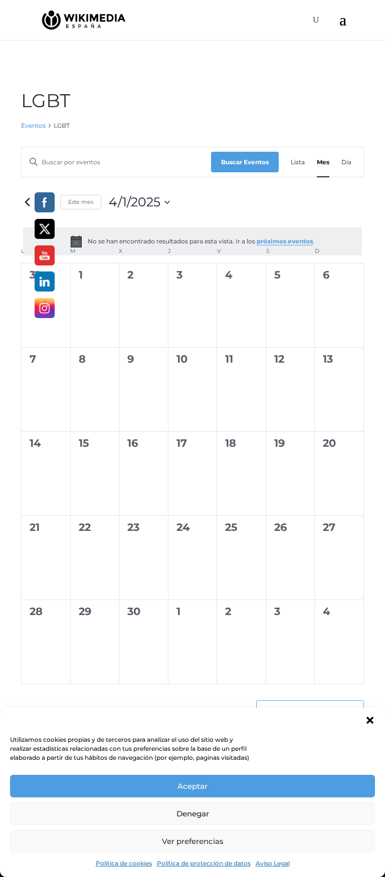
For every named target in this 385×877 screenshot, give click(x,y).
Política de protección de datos (204, 863)
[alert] (192, 241)
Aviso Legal (273, 863)
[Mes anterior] (27, 202)
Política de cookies (124, 863)
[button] (370, 720)
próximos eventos (285, 241)
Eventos (33, 125)
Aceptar (192, 786)
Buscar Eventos (245, 162)
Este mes (80, 201)
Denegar (192, 813)
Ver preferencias (193, 841)
